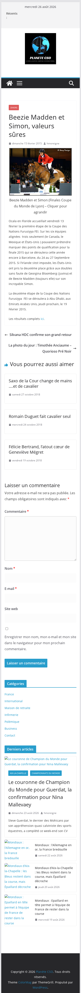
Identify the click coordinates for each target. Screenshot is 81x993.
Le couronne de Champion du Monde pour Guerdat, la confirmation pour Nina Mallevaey (40, 793)
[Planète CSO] (10, 83)
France (9, 694)
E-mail (11, 588)
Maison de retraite (17, 708)
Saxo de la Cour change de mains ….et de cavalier (40, 383)
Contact (10, 735)
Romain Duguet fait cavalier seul (40, 416)
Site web (11, 609)
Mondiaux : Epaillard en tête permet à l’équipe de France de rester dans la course (52, 907)
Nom (10, 568)
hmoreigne (53, 143)
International (14, 701)
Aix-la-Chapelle (18, 773)
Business (11, 729)
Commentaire (17, 511)
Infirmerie (11, 715)
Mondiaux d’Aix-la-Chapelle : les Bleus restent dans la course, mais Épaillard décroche (54, 874)
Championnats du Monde (46, 773)
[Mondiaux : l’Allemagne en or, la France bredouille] (18, 850)
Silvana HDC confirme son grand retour (41, 334)
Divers (13, 107)
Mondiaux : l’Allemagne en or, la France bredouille (53, 847)
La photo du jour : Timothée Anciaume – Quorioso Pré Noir (40, 348)
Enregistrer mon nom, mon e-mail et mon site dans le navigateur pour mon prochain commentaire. (40, 643)
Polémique (12, 722)
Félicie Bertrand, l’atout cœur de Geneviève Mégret (39, 449)
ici (42, 319)
